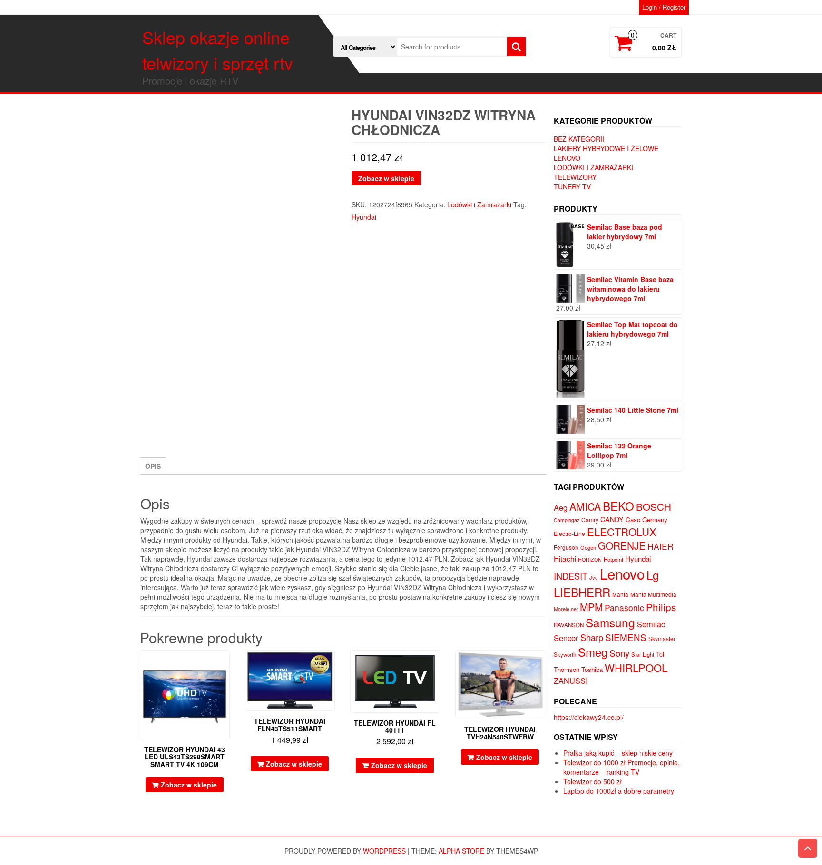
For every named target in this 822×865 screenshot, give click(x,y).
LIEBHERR (582, 591)
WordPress (384, 850)
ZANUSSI (571, 680)
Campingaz (566, 520)
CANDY (612, 519)
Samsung (610, 622)
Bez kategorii (579, 139)
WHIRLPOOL (636, 667)
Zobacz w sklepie (386, 178)
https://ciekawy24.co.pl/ (589, 717)
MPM (591, 607)
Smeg (592, 651)
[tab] (153, 466)
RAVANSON (569, 625)
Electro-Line (569, 533)
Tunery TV (572, 186)
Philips (661, 607)
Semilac (651, 624)
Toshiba (592, 669)
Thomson (566, 669)
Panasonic (624, 607)
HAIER (660, 546)
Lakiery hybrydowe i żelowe (606, 148)
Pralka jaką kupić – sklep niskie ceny (618, 753)
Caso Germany (646, 519)
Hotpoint (613, 559)
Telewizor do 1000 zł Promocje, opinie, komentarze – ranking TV (621, 767)
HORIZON (590, 559)
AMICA (585, 506)
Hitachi (565, 558)
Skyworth (565, 654)
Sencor (566, 637)
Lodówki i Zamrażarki (479, 204)
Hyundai (364, 217)
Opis (153, 466)
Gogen (588, 547)
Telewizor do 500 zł (592, 781)
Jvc (593, 577)
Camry (589, 519)
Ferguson (566, 547)
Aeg (561, 507)
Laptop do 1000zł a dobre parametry (618, 791)
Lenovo (567, 158)
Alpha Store (461, 850)
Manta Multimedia (653, 594)
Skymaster (661, 638)
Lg (652, 574)
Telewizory (575, 177)
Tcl (660, 654)
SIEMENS (625, 637)
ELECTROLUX (621, 531)
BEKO (618, 505)
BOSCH (653, 506)
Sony (619, 652)
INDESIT (570, 576)
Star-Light (642, 654)
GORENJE (622, 545)
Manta (620, 594)
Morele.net (566, 608)
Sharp (591, 637)
